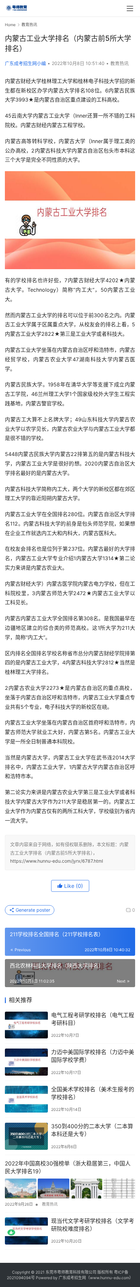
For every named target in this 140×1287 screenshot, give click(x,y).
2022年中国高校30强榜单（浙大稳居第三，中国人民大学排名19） (68, 1167)
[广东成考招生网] (16, 7)
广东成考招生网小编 (25, 63)
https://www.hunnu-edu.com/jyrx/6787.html (56, 861)
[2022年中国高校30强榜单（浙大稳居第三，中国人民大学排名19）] (70, 1188)
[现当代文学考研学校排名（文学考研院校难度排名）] (26, 1231)
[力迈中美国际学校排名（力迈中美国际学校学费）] (26, 1062)
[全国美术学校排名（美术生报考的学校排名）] (26, 1099)
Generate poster (32, 910)
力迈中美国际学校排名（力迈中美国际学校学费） (92, 1056)
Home (10, 24)
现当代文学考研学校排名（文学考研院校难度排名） (92, 1225)
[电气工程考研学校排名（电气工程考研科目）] (26, 1025)
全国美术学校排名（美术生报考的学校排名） (92, 1093)
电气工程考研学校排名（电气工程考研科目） (92, 1019)
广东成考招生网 (72, 1277)
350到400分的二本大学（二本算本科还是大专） (92, 1130)
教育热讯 (119, 63)
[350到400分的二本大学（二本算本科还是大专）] (26, 1136)
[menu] (130, 8)
